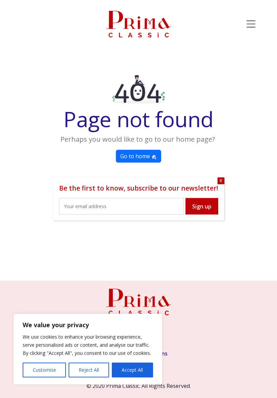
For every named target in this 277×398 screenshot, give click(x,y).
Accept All (132, 370)
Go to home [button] (135, 156)
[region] (88, 349)
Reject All (89, 370)
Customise (44, 370)
